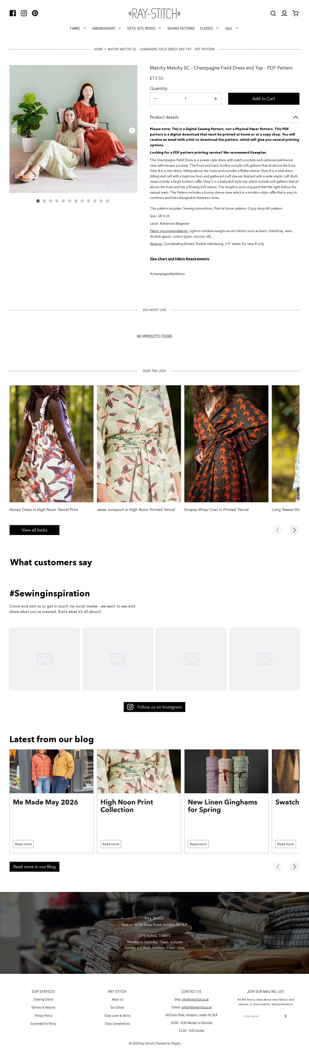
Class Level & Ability (117, 1015)
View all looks (34, 530)
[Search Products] (273, 13)
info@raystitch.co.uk (195, 999)
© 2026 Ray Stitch (141, 1043)
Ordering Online (43, 999)
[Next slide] (294, 530)
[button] (14, 130)
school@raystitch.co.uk (196, 1007)
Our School (117, 1007)
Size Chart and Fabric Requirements (179, 259)
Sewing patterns (181, 28)
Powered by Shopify (168, 1043)
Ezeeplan (258, 152)
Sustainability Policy (43, 1023)
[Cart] (296, 13)
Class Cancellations (117, 1023)
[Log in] (284, 13)
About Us (117, 999)
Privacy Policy (43, 1015)
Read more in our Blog (34, 866)
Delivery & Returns (43, 1007)
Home (98, 49)
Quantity (158, 88)
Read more (23, 844)
